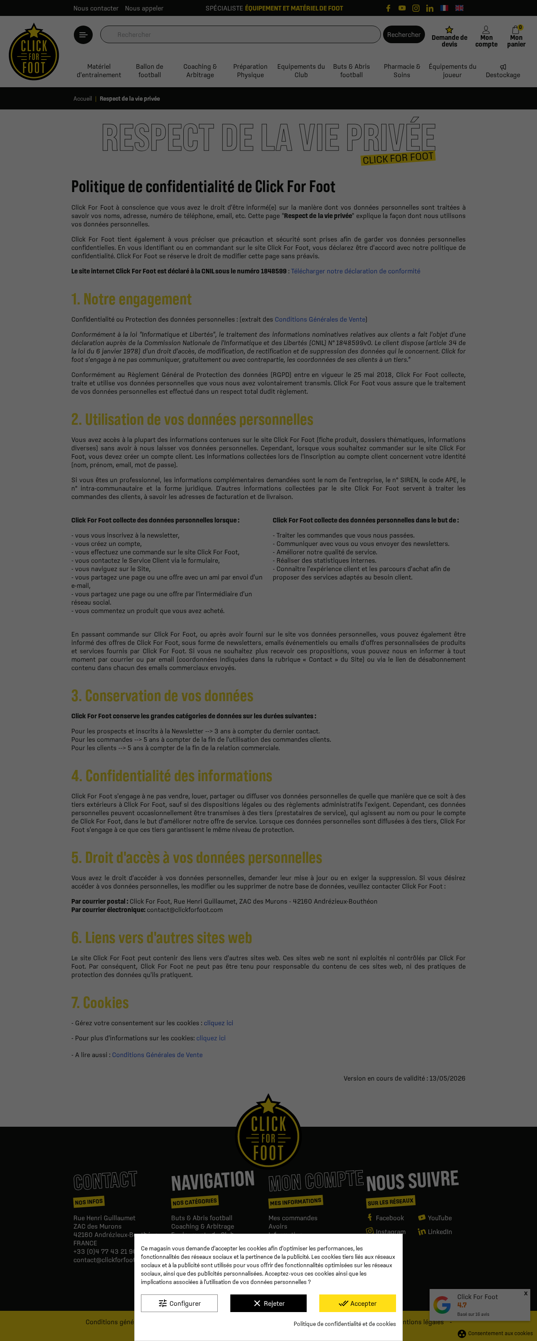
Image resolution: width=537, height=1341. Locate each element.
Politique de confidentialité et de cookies (345, 1323)
